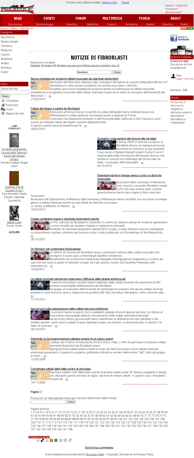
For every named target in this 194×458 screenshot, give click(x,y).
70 (141, 415)
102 (130, 419)
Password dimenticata (172, 10)
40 (166, 412)
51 (69, 415)
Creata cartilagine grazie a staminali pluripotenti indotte (65, 219)
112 (49, 422)
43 (39, 415)
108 (162, 419)
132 (154, 422)
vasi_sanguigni (74, 65)
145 (86, 426)
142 (70, 426)
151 (117, 426)
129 (139, 422)
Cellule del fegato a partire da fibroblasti (55, 108)
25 (109, 412)
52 (73, 415)
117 (75, 422)
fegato (48, 65)
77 (32, 419)
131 (149, 422)
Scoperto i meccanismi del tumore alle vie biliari (126, 138)
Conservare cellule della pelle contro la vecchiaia (61, 369)
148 (101, 426)
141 (64, 426)
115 (64, 422)
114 (59, 422)
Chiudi (125, 2)
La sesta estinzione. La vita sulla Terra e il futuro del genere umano (14, 154)
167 (64, 429)
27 (116, 412)
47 (54, 415)
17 (79, 412)
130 (144, 422)
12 (60, 412)
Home (4, 28)
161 (33, 429)
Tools (9, 109)
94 (96, 419)
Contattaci (12, 100)
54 (81, 415)
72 (149, 415)
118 (80, 422)
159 (160, 426)
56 (88, 415)
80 (43, 419)
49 (62, 415)
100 (120, 419)
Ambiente (131, 24)
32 (135, 412)
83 (54, 419)
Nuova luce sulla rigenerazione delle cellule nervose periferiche (69, 308)
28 (120, 412)
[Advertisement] (99, 40)
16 (75, 412)
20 (90, 412)
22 (97, 412)
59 (100, 415)
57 (92, 415)
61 (107, 415)
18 (82, 412)
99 (115, 419)
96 (104, 419)
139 (54, 426)
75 (160, 415)
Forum (80, 18)
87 (69, 419)
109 (33, 422)
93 (92, 419)
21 (94, 412)
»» (50, 95)
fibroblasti (35, 65)
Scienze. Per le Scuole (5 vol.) (14, 188)
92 (88, 419)
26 (113, 412)
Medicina (92, 24)
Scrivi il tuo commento (99, 447)
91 (85, 419)
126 (123, 422)
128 (133, 422)
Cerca (5, 96)
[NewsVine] (55, 440)
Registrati (181, 5)
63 (115, 415)
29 (124, 412)
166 (59, 429)
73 (153, 415)
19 (86, 412)
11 (56, 412)
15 (71, 412)
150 (112, 426)
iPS (42, 65)
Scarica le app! (179, 61)
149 (107, 426)
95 (100, 419)
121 (96, 422)
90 (81, 419)
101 (125, 419)
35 (147, 412)
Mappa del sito (15, 113)
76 (164, 415)
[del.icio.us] (42, 440)
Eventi (49, 18)
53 (77, 415)
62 (111, 415)
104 (141, 419)
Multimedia (112, 18)
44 (43, 415)
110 (38, 422)
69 (138, 415)
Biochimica (15, 24)
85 (62, 419)
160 (165, 426)
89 (77, 419)
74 (156, 415)
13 (63, 412)
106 (151, 419)
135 (33, 426)
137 (43, 426)
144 (80, 426)
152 (123, 426)
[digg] (37, 440)
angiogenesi (105, 65)
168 (70, 429)
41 (32, 415)
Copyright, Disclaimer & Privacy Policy (130, 454)
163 (43, 429)
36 (150, 412)
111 (43, 422)
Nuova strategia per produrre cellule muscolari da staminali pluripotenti (74, 78)
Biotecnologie (44, 24)
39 (162, 412)
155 (139, 426)
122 (101, 422)
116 (70, 422)
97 (107, 419)
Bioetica (168, 24)
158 (154, 426)
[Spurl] (60, 440)
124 (112, 422)
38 (158, 412)
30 (128, 412)
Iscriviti (189, 78)
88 (73, 419)
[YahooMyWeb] (70, 440)
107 (157, 419)
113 (54, 422)
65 (122, 415)
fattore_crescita (90, 65)
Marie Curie (14, 222)
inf (118, 65)
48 (58, 415)
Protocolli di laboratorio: (178, 103)
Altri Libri (14, 232)
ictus (113, 65)
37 (154, 412)
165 (54, 429)
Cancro (111, 24)
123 (107, 422)
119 (86, 422)
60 (104, 415)
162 (38, 429)
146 (91, 426)
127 (128, 422)
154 (133, 426)
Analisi (150, 24)
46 (51, 415)
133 (160, 422)
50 (66, 415)
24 (105, 412)
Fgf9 (54, 65)
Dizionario (12, 105)
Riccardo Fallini (95, 454)
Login (179, 78)
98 (111, 419)
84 (58, 419)
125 (117, 422)
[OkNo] (46, 440)
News (18, 18)
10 (52, 412)
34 (143, 412)
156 (144, 426)
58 (96, 415)
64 (119, 415)
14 (67, 412)
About (176, 18)
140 (59, 426)
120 (91, 422)
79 (39, 419)
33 (139, 412)
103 (135, 419)
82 (51, 419)
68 (134, 415)
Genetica (71, 24)
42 (35, 415)
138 (49, 426)
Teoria (144, 18)
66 (126, 415)
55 (85, 415)
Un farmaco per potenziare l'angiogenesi (56, 249)
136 (38, 426)
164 (49, 429)
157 (149, 426)
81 (47, 419)
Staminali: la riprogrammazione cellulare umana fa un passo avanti (72, 339)
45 (47, 415)
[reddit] (65, 440)
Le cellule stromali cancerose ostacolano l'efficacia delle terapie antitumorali (78, 279)
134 (165, 422)
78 (35, 419)
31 (131, 412)
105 (146, 419)
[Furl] (51, 440)
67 (130, 415)
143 (75, 426)
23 (101, 412)
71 (145, 415)
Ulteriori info (109, 2)
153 (128, 426)
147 (96, 426)
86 (66, 419)
